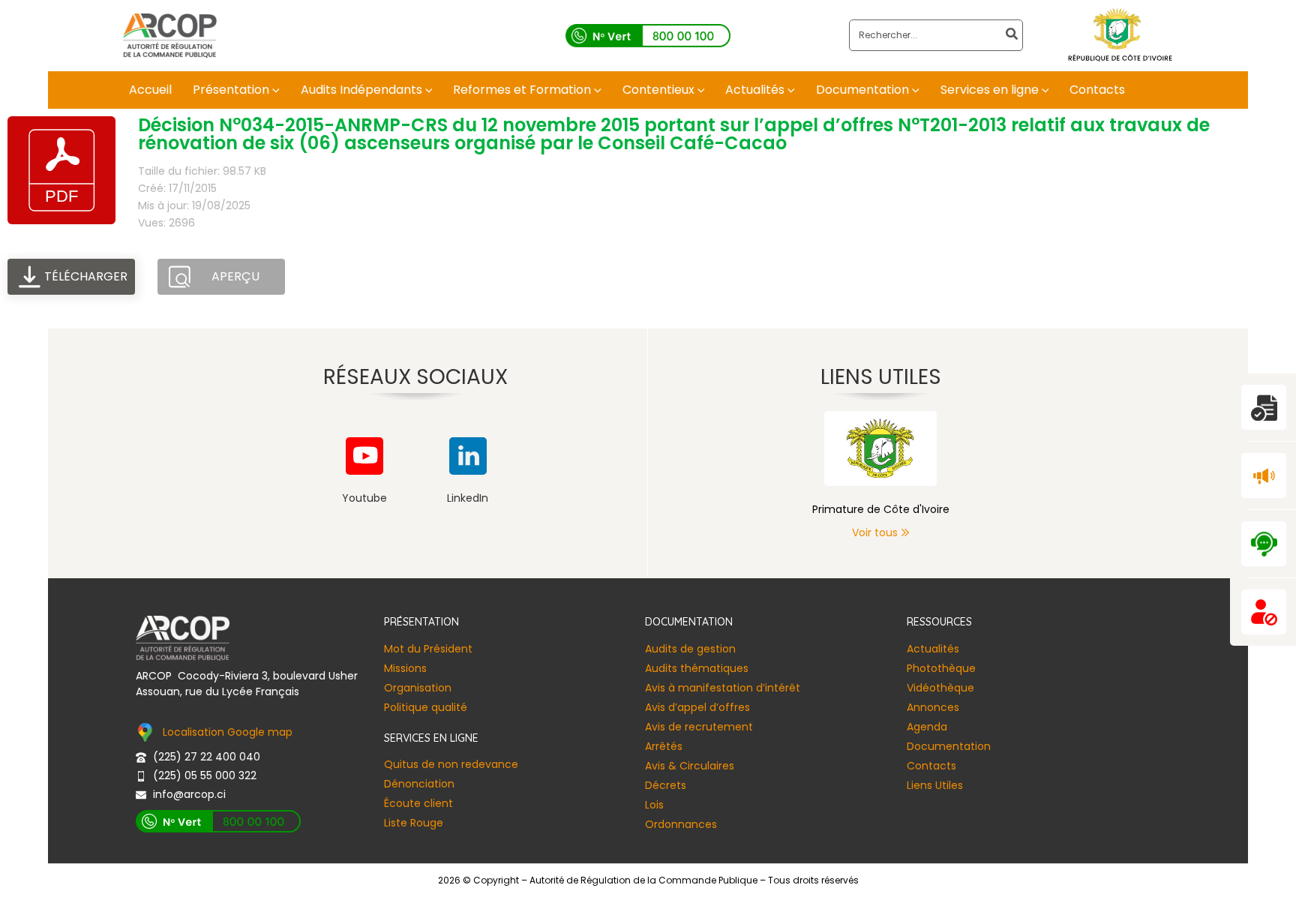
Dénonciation (419, 783)
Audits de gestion (690, 648)
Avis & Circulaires (689, 765)
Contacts (931, 765)
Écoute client (418, 803)
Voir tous (875, 532)
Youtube (364, 498)
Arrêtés (663, 746)
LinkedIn (467, 498)
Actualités (933, 648)
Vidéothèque (940, 687)
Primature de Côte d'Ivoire (881, 509)
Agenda (927, 726)
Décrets (665, 785)
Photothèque (941, 668)
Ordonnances (681, 824)
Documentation (949, 746)
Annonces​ (933, 707)
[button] (274, 90)
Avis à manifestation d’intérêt (722, 687)
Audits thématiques (696, 668)
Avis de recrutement (699, 726)
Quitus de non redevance (451, 764)
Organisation (418, 687)
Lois (654, 804)
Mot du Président (428, 648)
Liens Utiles (935, 785)
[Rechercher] (1012, 35)
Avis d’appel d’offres (697, 707)
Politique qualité (425, 707)
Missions (405, 668)
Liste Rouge (413, 822)
